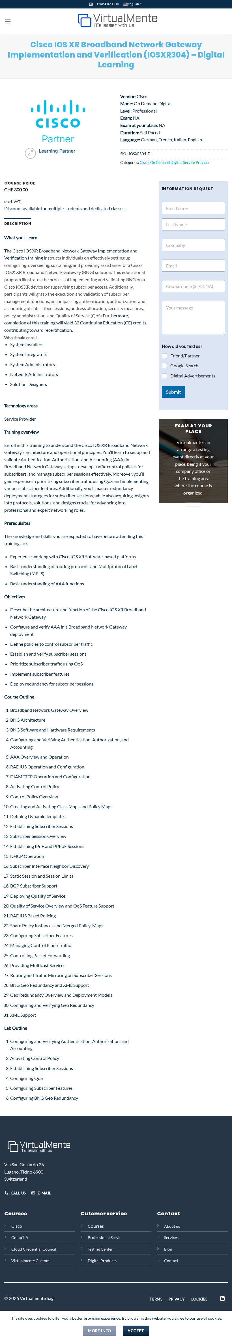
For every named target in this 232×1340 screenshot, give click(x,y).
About (169, 1226)
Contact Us (108, 4)
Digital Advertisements (192, 375)
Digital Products (102, 1260)
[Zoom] (30, 153)
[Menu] (7, 21)
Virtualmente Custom (30, 1260)
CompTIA (19, 1237)
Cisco (144, 162)
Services (171, 1237)
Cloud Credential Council (33, 1249)
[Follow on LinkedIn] (222, 1298)
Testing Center (100, 1249)
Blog (168, 1249)
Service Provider (196, 162)
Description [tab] (17, 223)
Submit (173, 392)
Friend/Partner (185, 355)
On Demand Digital (165, 162)
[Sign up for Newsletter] (91, 4)
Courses (96, 1226)
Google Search (184, 365)
